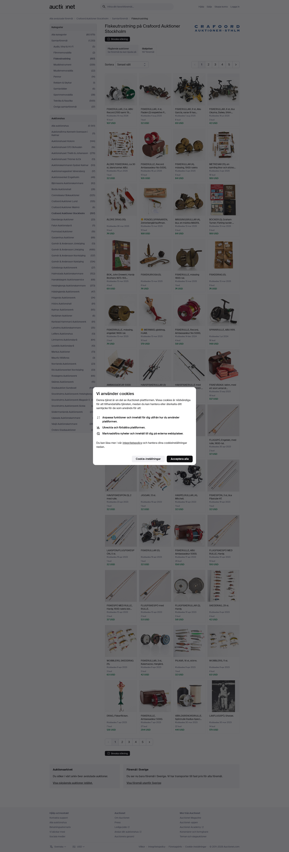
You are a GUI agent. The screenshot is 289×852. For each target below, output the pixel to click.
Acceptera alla (180, 459)
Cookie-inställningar (148, 459)
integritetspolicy (132, 443)
